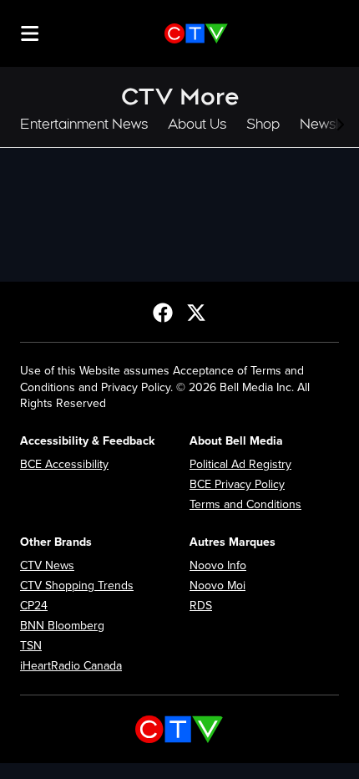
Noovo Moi (217, 585)
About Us (197, 124)
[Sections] (30, 33)
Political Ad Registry (240, 464)
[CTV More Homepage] (196, 33)
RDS (201, 605)
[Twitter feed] (196, 312)
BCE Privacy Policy (237, 484)
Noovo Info (218, 565)
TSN (31, 646)
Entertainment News (84, 124)
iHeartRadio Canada (71, 666)
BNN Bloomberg (62, 626)
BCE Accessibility (64, 464)
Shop (263, 124)
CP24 (34, 605)
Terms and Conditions (245, 504)
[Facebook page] (163, 312)
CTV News (47, 565)
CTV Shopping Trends (77, 585)
